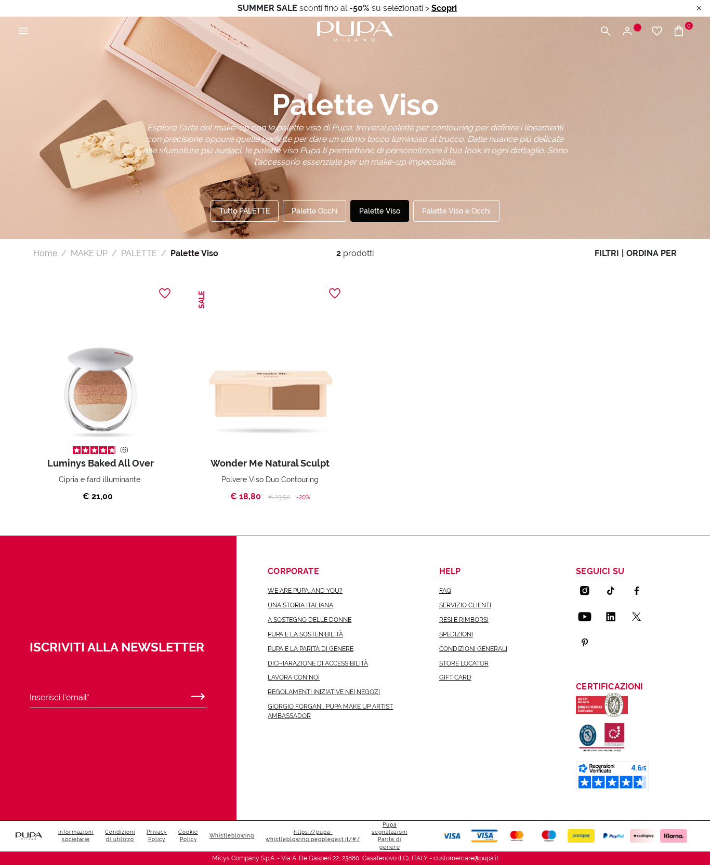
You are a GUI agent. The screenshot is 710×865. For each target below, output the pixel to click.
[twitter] (641, 617)
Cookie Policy (188, 835)
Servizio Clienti (465, 605)
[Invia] (198, 694)
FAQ (445, 590)
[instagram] (589, 591)
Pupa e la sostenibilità (305, 634)
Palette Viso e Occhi (456, 211)
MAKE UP (89, 253)
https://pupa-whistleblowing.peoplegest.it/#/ (313, 835)
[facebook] (641, 591)
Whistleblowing (231, 836)
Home (45, 253)
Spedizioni (456, 634)
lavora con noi (294, 677)
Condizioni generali (473, 649)
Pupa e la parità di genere (310, 649)
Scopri (444, 8)
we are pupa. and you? (305, 590)
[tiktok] (615, 591)
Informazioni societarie (76, 835)
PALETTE (139, 253)
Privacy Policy (157, 835)
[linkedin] (615, 617)
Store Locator (464, 663)
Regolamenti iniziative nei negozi (324, 692)
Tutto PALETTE (244, 211)
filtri (607, 253)
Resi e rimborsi (464, 619)
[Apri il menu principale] (23, 31)
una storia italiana (300, 605)
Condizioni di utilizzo (120, 835)
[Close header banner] (699, 9)
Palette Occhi (314, 211)
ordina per (651, 253)
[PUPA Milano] (355, 30)
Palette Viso (379, 211)
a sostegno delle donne (309, 619)
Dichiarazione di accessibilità (318, 663)
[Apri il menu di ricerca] (605, 31)
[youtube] (589, 617)
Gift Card (455, 677)
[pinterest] (589, 643)
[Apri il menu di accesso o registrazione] (631, 31)
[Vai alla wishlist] (657, 31)
